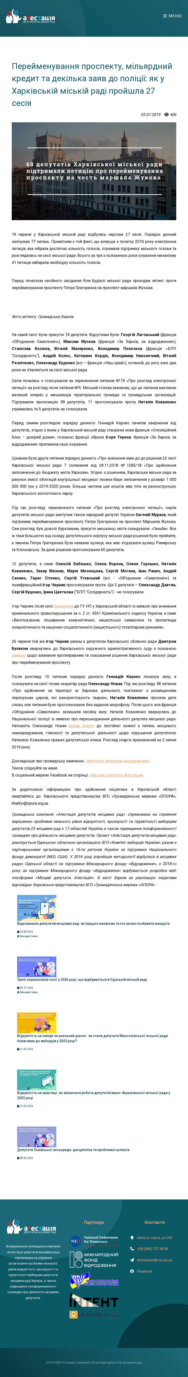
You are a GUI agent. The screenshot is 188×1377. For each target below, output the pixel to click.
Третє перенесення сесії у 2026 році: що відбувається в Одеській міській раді (82, 980)
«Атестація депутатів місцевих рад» (117, 761)
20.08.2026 (26, 931)
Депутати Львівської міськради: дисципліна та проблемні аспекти (73, 1150)
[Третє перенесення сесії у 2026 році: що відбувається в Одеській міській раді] (36, 966)
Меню (174, 16)
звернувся (63, 606)
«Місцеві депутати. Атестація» (116, 775)
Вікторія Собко (28, 936)
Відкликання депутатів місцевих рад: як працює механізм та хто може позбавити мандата (93, 924)
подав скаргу (81, 725)
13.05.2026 (26, 1106)
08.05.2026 (26, 1158)
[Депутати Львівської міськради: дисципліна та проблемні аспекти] (36, 1136)
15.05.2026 (26, 1049)
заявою (19, 655)
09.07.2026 (26, 987)
